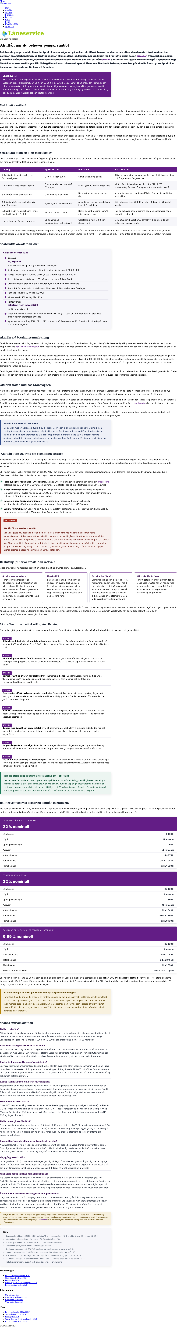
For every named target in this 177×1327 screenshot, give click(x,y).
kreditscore (103, 481)
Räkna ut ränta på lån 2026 (16, 1285)
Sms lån (8, 12)
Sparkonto (9, 26)
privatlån (142, 56)
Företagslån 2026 (12, 1280)
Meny (2, 1)
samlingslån (140, 403)
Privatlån (8, 17)
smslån (106, 59)
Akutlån (8, 10)
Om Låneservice (12, 1295)
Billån (7, 19)
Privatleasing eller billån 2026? (17, 1275)
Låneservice (42, 1220)
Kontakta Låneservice (14, 1299)
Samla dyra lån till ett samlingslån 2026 (21, 1282)
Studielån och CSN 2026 (15, 1278)
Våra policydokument (14, 1302)
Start (7, 8)
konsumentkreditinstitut (27, 346)
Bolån (7, 22)
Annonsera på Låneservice (16, 1297)
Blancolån (9, 15)
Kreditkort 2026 (11, 24)
